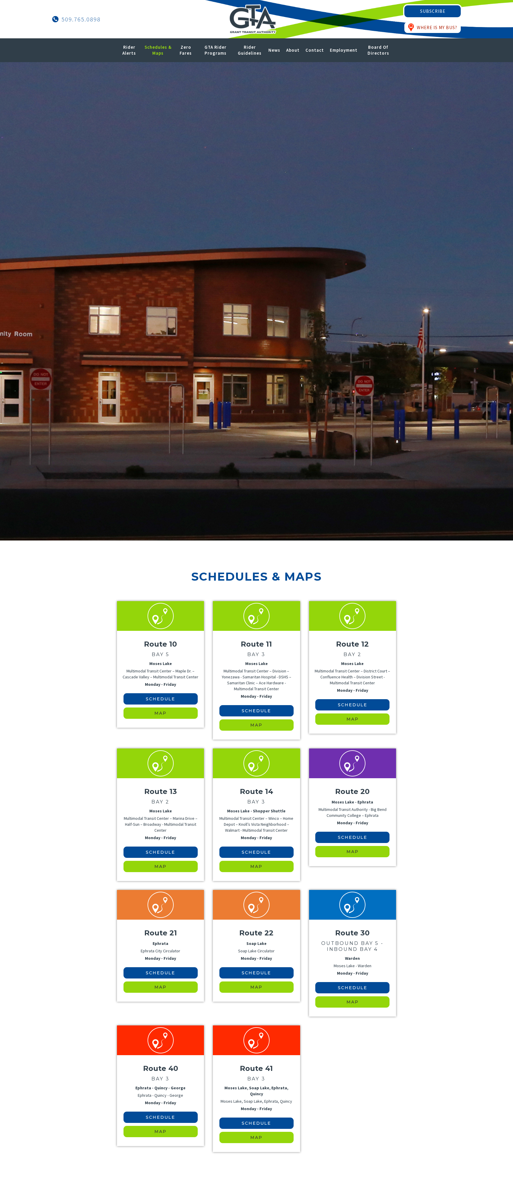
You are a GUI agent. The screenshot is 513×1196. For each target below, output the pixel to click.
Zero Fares (186, 50)
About (293, 50)
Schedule (160, 699)
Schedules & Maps (158, 50)
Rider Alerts (129, 50)
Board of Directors (378, 50)
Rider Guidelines (250, 50)
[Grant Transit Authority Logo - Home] (252, 19)
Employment (343, 50)
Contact (314, 50)
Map (160, 713)
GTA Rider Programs (216, 50)
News (274, 50)
